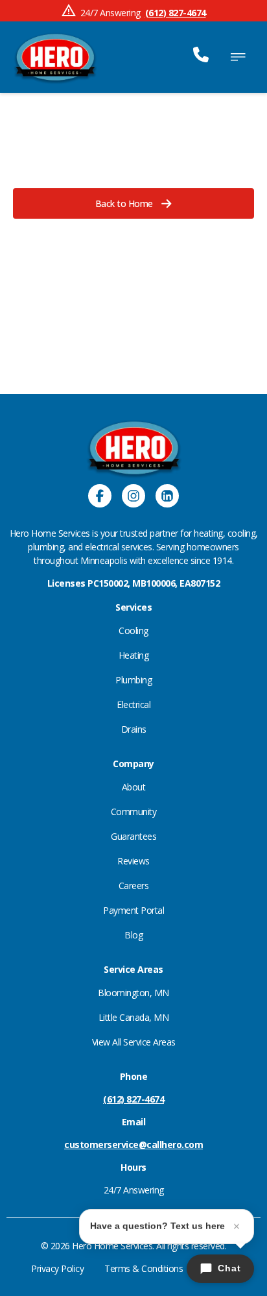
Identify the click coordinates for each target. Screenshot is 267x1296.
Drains (133, 729)
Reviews (133, 861)
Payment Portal (133, 910)
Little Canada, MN (134, 1017)
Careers (134, 885)
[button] (133, 203)
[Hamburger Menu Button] (238, 57)
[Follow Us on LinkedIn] (167, 497)
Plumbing (133, 680)
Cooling (133, 630)
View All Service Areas (134, 1042)
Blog (133, 935)
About (134, 787)
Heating (134, 655)
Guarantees (133, 836)
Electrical (133, 704)
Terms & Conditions (143, 1268)
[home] (55, 57)
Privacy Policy (57, 1268)
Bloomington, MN (133, 992)
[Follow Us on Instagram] (133, 497)
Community (134, 811)
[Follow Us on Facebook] (99, 497)
